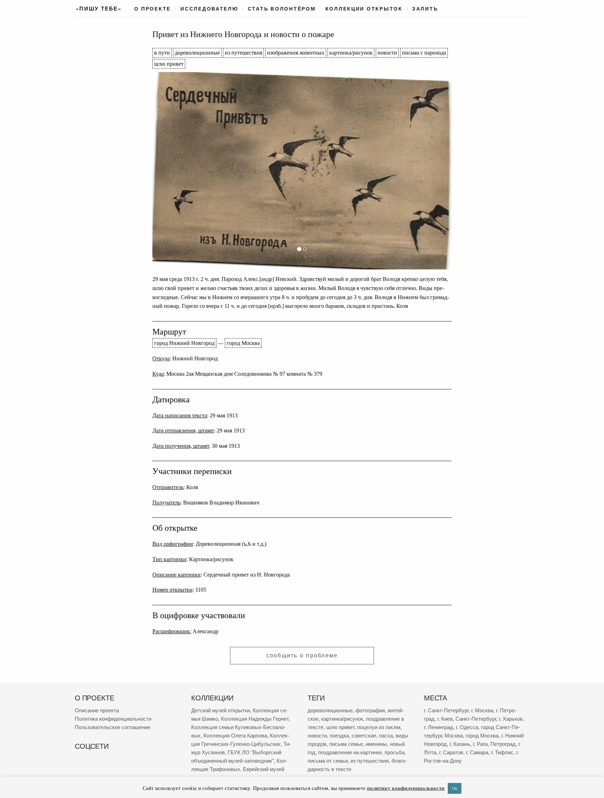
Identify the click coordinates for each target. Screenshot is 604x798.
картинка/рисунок (351, 53)
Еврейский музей (263, 769)
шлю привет (169, 64)
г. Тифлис (502, 752)
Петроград (503, 744)
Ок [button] (454, 788)
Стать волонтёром (282, 8)
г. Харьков (511, 719)
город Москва (243, 343)
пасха (386, 736)
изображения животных (295, 53)
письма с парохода (424, 53)
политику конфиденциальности (406, 788)
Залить (425, 8)
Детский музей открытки (220, 710)
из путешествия (243, 53)
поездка (339, 736)
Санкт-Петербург (475, 719)
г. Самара (477, 752)
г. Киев (445, 719)
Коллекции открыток (364, 8)
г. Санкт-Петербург (446, 710)
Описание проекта (97, 710)
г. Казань (460, 744)
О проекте (152, 8)
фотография (370, 710)
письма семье (346, 744)
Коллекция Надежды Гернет (254, 719)
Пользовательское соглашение (112, 727)
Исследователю (209, 8)
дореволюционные (197, 53)
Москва (454, 736)
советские (364, 736)
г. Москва (482, 710)
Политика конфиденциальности (113, 719)
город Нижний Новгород (184, 343)
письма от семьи (328, 761)
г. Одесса (467, 727)
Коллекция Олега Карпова (235, 736)
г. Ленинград (438, 727)
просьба (394, 752)
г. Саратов (451, 752)
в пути (162, 53)
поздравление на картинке (350, 752)
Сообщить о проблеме (302, 655)
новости (387, 53)
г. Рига (480, 744)
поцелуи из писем (378, 727)
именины (376, 744)
